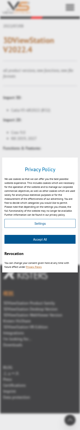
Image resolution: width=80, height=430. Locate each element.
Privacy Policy (34, 266)
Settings (40, 223)
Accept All (40, 239)
